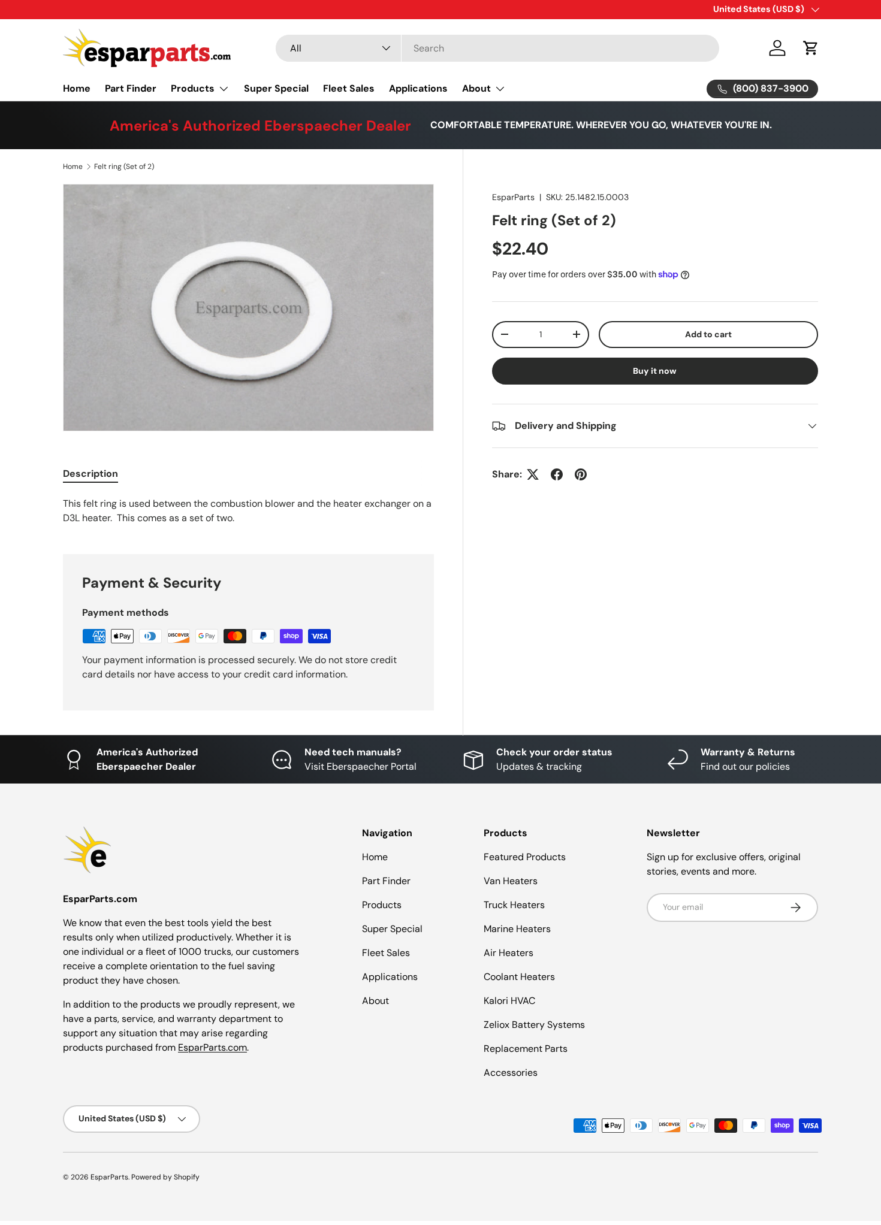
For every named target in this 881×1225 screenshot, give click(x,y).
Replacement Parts (526, 1048)
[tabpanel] (248, 511)
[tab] (90, 473)
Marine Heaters (517, 928)
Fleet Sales (349, 88)
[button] (811, 48)
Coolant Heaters (519, 976)
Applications (418, 88)
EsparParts (513, 197)
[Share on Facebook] (557, 474)
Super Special (276, 88)
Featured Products (525, 857)
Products (193, 88)
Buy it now (655, 370)
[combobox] (497, 48)
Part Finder (130, 88)
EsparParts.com (212, 1047)
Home (76, 88)
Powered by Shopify (165, 1177)
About (476, 88)
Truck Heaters (514, 905)
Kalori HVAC (509, 1000)
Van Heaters (511, 881)
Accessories (511, 1072)
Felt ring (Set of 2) (124, 166)
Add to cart (708, 334)
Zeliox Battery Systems (534, 1024)
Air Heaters (508, 952)
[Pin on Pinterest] (581, 474)
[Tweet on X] (533, 474)
